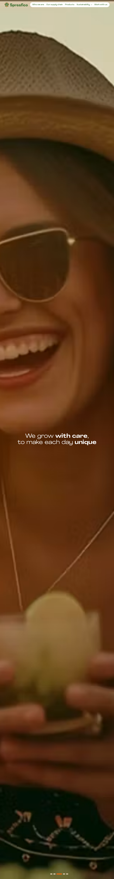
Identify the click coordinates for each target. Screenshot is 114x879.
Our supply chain (54, 5)
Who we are (38, 5)
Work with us (100, 5)
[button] (51, 874)
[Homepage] (16, 4)
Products (69, 5)
